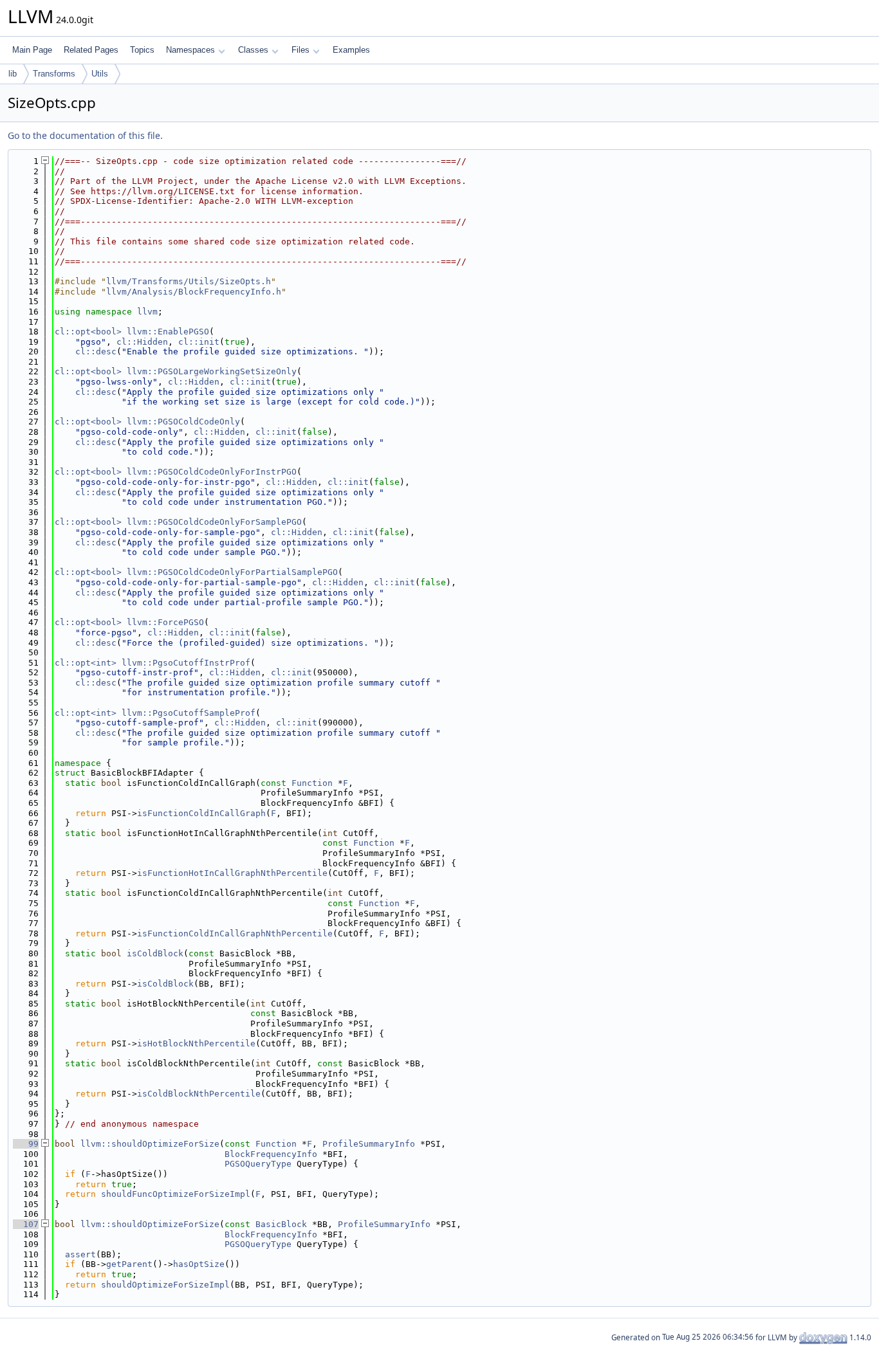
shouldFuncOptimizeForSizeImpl (175, 1194)
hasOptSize (199, 1264)
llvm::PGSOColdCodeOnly (183, 421)
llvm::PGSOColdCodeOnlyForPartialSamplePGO (232, 572)
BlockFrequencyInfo (271, 1154)
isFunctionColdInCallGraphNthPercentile (235, 933)
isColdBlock (155, 953)
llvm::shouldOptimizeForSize (149, 1144)
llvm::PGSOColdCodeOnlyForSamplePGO (214, 522)
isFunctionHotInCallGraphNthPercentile (232, 873)
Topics (142, 50)
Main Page (32, 50)
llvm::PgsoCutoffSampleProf (188, 713)
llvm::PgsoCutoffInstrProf (186, 663)
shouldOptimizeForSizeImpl (165, 1284)
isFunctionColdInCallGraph (201, 813)
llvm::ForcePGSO (165, 622)
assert (80, 1254)
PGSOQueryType (258, 1164)
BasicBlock (281, 1224)
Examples (351, 50)
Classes (253, 50)
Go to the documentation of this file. (85, 135)
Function (312, 783)
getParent (129, 1264)
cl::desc (95, 351)
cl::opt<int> (85, 663)
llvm (147, 311)
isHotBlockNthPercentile (196, 1043)
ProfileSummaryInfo (368, 1144)
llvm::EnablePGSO (168, 331)
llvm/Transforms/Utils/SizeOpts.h (188, 281)
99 (26, 1144)
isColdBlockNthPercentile (199, 1093)
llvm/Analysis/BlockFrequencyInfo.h (193, 291)
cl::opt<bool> (88, 331)
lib (12, 73)
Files (300, 50)
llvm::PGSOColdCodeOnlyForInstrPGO (212, 472)
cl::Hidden (142, 342)
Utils (99, 73)
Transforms (54, 73)
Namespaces (190, 50)
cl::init (198, 342)
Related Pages (91, 50)
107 (26, 1224)
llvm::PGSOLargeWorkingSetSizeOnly (212, 371)
